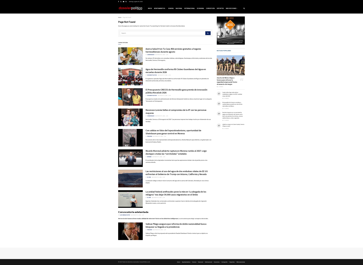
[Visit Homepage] (131, 8)
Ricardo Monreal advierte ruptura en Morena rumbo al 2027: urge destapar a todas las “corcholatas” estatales (176, 152)
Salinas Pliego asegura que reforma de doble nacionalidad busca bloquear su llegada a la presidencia (176, 225)
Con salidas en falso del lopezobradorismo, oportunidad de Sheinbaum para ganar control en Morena (173, 132)
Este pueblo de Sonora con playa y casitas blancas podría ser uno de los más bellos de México (232, 104)
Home (119, 17)
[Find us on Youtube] (123, 1)
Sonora (171, 8)
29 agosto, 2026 (160, 54)
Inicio (150, 8)
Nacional (179, 8)
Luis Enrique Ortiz (125, 215)
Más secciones (231, 8)
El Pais (149, 177)
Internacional (189, 8)
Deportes (220, 8)
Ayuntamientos (159, 8)
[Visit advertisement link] (231, 30)
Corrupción (210, 8)
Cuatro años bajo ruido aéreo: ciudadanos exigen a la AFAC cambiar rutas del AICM (232, 94)
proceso (149, 136)
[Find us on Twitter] (121, 1)
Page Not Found (127, 17)
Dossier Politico (152, 75)
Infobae (149, 156)
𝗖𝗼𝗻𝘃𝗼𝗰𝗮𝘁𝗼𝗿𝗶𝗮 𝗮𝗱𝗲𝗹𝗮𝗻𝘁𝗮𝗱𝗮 (133, 212)
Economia (200, 8)
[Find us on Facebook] (118, 1)
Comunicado (150, 54)
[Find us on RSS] (126, 1)
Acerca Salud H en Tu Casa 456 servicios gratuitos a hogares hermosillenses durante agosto (173, 50)
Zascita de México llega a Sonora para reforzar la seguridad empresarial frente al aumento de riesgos (227, 81)
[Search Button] (244, 8)
